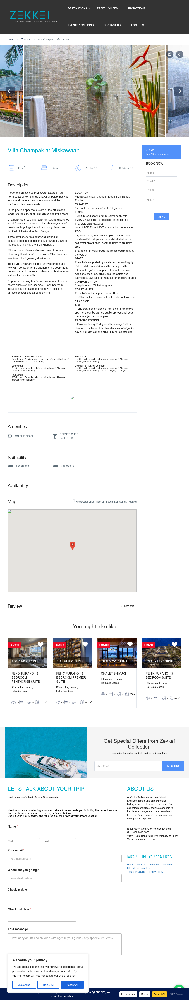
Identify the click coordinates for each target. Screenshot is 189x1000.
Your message (18, 929)
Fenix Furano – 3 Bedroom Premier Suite (71, 677)
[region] (48, 973)
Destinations (77, 8)
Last (46, 841)
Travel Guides (107, 8)
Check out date (19, 909)
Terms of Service (136, 871)
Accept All (72, 985)
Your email (16, 850)
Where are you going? (24, 870)
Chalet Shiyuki (113, 673)
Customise (24, 985)
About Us (137, 25)
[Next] (178, 91)
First (10, 841)
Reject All (48, 985)
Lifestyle (131, 868)
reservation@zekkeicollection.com (152, 828)
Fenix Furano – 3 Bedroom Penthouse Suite (25, 677)
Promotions (136, 8)
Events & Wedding (81, 25)
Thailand (25, 39)
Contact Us (112, 25)
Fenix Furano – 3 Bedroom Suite (159, 675)
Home (11, 39)
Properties (153, 864)
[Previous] (10, 91)
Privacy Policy (155, 871)
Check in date (18, 889)
